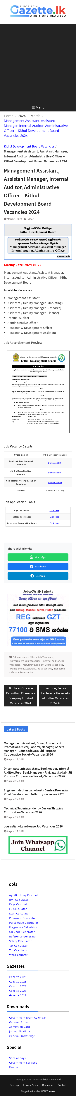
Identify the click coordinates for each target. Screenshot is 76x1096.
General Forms (19, 1022)
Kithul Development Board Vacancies (29, 146)
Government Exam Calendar (27, 1017)
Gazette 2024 (17, 986)
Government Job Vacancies (25, 660)
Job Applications (20, 1031)
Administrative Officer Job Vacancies (33, 657)
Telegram (40, 576)
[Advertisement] (38, 63)
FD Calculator (18, 909)
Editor (30, 219)
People (13, 1067)
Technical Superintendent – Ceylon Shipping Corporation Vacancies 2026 (33, 810)
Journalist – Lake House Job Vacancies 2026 (33, 826)
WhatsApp (40, 557)
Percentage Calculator (23, 922)
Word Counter (18, 955)
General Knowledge (22, 1036)
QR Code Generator (22, 932)
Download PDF (55, 462)
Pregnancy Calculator (23, 927)
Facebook (40, 566)
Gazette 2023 (17, 990)
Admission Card (19, 1027)
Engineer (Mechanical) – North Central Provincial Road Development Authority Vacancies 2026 (36, 792)
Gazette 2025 (17, 981)
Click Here (54, 510)
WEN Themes (48, 1091)
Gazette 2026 (17, 977)
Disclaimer (47, 1085)
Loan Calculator (19, 913)
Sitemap (14, 1085)
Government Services (23, 1062)
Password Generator (22, 918)
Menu (40, 107)
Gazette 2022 (17, 995)
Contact (62, 1085)
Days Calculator (19, 904)
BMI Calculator (19, 899)
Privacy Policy (30, 1085)
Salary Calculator (20, 941)
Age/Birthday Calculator (25, 895)
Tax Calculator (18, 945)
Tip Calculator (18, 950)
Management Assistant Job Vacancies (31, 668)
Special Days (17, 1058)
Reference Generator (23, 936)
